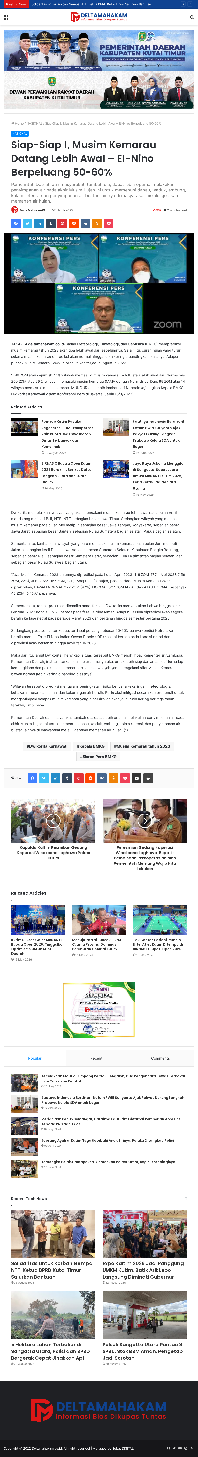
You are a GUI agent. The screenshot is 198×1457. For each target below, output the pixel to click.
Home (19, 123)
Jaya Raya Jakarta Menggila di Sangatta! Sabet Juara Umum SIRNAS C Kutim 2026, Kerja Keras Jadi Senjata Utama (158, 476)
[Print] (148, 778)
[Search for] (192, 18)
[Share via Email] (136, 778)
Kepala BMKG (92, 746)
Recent (96, 1058)
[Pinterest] (62, 223)
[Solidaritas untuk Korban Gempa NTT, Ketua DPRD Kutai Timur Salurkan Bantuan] (53, 1234)
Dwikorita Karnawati (48, 746)
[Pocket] (108, 223)
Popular (35, 1058)
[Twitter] (27, 223)
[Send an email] (43, 210)
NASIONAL (34, 123)
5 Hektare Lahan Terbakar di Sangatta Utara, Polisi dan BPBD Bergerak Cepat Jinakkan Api (50, 1351)
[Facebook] (16, 223)
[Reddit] (74, 223)
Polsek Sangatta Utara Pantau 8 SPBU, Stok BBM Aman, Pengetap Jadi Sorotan (143, 1351)
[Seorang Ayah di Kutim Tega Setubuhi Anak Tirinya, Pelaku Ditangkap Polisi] (24, 1147)
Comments (160, 1058)
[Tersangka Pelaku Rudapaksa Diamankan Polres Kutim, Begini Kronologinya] (24, 1169)
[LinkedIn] (39, 223)
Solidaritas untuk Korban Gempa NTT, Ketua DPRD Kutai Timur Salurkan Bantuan (51, 1270)
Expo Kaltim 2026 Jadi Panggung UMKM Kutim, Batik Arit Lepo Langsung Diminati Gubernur (143, 1270)
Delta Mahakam (31, 210)
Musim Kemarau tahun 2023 (143, 746)
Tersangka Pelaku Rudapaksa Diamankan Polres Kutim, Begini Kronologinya (108, 1162)
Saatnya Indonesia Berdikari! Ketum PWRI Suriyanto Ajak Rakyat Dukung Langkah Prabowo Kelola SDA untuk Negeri (158, 434)
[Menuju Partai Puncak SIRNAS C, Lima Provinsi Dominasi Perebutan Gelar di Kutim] (99, 920)
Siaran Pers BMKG (100, 756)
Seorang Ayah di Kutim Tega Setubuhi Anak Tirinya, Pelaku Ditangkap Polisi (107, 1140)
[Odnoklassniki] (97, 223)
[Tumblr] (51, 223)
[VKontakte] (85, 223)
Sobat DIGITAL (123, 1448)
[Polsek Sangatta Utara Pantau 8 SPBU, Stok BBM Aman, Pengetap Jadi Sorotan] (145, 1315)
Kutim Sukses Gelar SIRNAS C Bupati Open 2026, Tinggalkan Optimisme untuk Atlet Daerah (38, 946)
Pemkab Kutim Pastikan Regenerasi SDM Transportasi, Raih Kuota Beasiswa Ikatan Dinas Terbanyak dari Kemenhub (68, 434)
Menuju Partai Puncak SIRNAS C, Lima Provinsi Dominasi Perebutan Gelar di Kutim (98, 944)
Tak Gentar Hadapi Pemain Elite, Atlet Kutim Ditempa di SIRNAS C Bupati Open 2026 (158, 944)
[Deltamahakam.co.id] (99, 17)
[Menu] (6, 18)
